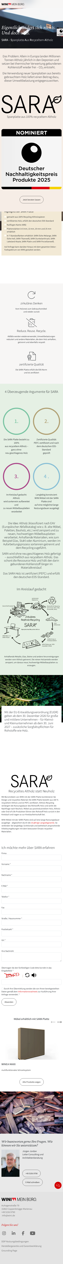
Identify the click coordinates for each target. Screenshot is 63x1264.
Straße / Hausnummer (11, 918)
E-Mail (4, 886)
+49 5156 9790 (31, 1173)
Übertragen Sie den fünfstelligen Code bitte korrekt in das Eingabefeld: (26, 969)
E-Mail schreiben (32, 1182)
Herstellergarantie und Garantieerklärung (21, 1246)
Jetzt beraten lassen (31, 199)
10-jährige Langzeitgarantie (42, 822)
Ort (3, 940)
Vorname (6, 864)
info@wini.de (8, 1215)
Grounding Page (9, 1250)
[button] (27, 975)
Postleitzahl (7, 929)
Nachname (6, 875)
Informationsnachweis (28, 991)
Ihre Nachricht (7, 951)
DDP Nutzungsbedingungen (15, 1241)
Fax (2, 907)
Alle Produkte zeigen (32, 1082)
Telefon (5, 896)
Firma (3, 853)
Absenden (9, 1002)
